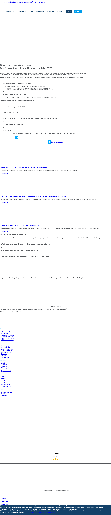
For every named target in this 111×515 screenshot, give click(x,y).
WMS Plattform (10, 11)
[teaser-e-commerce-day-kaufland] (25, 224)
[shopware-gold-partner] (55, 428)
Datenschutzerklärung (31, 512)
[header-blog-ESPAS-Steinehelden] (25, 195)
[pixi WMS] (55, 462)
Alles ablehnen (52, 512)
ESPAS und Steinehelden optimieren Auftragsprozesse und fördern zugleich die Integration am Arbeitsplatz (34, 196)
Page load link (4, 504)
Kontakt (77, 11)
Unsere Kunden (40, 11)
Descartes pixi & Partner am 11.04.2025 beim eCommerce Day (20, 225)
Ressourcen (50, 11)
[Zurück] (16, 137)
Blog (69, 11)
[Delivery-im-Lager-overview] (25, 165)
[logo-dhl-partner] (55, 450)
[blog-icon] (55, 487)
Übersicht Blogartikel (57, 142)
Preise (31, 11)
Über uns (59, 11)
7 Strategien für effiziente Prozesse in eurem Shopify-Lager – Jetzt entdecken (25, 2)
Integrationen (22, 11)
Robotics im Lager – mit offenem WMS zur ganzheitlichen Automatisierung (24, 167)
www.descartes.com (55, 492)
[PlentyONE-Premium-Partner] (55, 439)
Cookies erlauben (43, 512)
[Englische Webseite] (55, 495)
